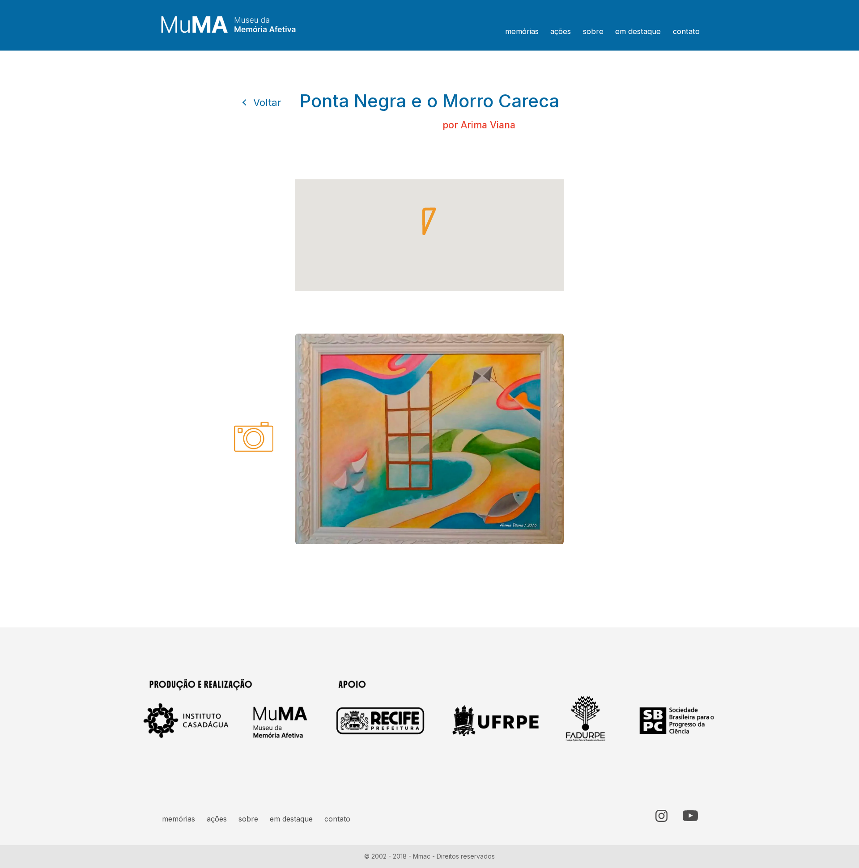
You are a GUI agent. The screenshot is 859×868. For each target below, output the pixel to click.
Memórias (522, 31)
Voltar (267, 102)
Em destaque (638, 31)
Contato (686, 31)
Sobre (593, 31)
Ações (560, 31)
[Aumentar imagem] (708, 657)
